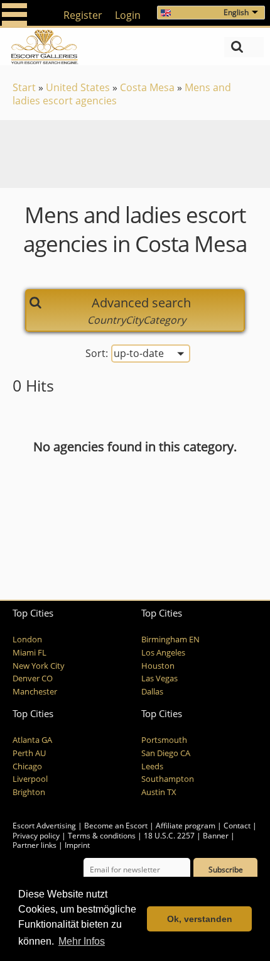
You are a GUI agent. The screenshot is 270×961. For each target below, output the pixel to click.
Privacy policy (36, 835)
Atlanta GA (32, 740)
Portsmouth (164, 740)
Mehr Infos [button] (81, 941)
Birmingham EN (170, 639)
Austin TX (158, 792)
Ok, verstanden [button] (199, 919)
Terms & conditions (102, 835)
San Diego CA (165, 753)
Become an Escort (116, 825)
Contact (237, 825)
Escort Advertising (44, 825)
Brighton (29, 792)
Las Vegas (159, 678)
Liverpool (30, 779)
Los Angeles (163, 652)
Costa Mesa (147, 87)
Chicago (27, 766)
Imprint (77, 845)
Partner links (35, 845)
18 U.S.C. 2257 (169, 835)
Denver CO (33, 678)
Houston (158, 666)
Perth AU (29, 753)
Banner (216, 835)
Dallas (152, 691)
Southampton (167, 779)
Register (82, 15)
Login (128, 15)
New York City (39, 666)
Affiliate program (185, 825)
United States (78, 87)
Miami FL (29, 652)
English (236, 12)
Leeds (152, 766)
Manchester (35, 691)
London (27, 639)
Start (24, 87)
